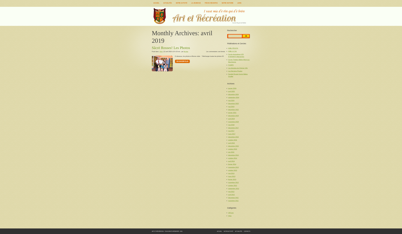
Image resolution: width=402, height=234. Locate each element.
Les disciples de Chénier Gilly (238, 68)
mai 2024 (231, 100)
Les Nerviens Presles (235, 71)
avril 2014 (231, 161)
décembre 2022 (233, 109)
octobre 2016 (232, 140)
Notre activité (228, 231)
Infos (161, 51)
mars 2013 (231, 176)
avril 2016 (231, 143)
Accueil (156, 3)
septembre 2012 (233, 188)
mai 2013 (231, 173)
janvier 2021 (232, 112)
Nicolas (186, 51)
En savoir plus (182, 61)
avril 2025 (231, 91)
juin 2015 (231, 152)
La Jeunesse (196, 3)
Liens (239, 3)
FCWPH (231, 65)
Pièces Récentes (211, 3)
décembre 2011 (233, 198)
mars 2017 (231, 134)
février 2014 (232, 164)
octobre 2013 (232, 170)
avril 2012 (231, 194)
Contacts (247, 231)
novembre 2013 (233, 167)
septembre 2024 (233, 97)
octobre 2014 (232, 158)
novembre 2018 (233, 122)
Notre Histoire (227, 3)
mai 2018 (231, 125)
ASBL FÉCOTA (233, 48)
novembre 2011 (233, 201)
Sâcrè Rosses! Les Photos (171, 48)
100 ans (231, 213)
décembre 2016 (233, 137)
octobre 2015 (232, 149)
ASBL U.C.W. (232, 51)
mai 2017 (231, 131)
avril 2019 (231, 119)
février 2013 (232, 179)
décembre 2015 (233, 146)
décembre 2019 (233, 116)
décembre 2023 (233, 103)
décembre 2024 (233, 94)
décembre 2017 (233, 128)
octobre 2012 (232, 185)
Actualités (167, 3)
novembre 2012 (233, 182)
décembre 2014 (233, 155)
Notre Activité (181, 3)
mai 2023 (231, 106)
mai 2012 (231, 191)
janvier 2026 (232, 88)
